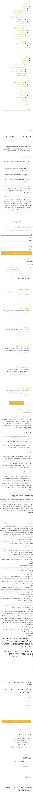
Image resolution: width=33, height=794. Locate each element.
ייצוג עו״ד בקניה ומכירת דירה (17, 13)
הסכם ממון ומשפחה (21, 21)
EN (31, 130)
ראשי (27, 2)
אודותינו (26, 4)
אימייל (30, 240)
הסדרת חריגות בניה (19, 15)
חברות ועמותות (22, 32)
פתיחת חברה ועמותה (19, 34)
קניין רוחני (26, 327)
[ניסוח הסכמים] (27, 305)
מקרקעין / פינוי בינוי (22, 346)
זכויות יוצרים (23, 41)
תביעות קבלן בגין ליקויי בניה (17, 17)
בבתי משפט (10, 201)
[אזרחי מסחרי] (27, 385)
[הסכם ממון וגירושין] (27, 363)
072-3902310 (29, 261)
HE (26, 130)
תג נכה (24, 45)
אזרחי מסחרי (25, 388)
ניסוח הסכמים (21, 39)
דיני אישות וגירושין (20, 26)
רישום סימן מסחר (20, 43)
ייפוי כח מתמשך (22, 30)
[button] (16, 54)
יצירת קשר (25, 50)
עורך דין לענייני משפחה (18, 28)
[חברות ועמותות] (27, 286)
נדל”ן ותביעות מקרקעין (20, 10)
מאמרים (26, 47)
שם (31, 234)
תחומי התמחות (24, 6)
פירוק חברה (21, 37)
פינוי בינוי (24, 8)
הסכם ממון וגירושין (23, 367)
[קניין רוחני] (27, 323)
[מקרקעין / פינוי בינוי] (27, 342)
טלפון (30, 246)
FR (29, 130)
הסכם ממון (21, 24)
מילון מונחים (21, 19)
